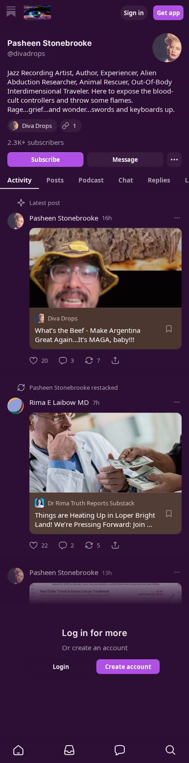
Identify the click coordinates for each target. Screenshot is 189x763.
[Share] (115, 360)
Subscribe (45, 159)
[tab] (19, 180)
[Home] (11, 12)
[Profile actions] (174, 159)
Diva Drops (63, 318)
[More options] (177, 217)
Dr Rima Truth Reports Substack (91, 503)
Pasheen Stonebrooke (63, 217)
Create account (128, 667)
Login (61, 667)
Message (125, 159)
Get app (168, 13)
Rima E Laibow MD (59, 402)
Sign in (134, 13)
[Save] (168, 328)
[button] (18, 750)
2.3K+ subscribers (35, 142)
